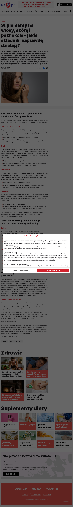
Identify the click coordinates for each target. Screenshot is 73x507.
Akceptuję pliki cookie (53, 270)
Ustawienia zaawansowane (20, 270)
